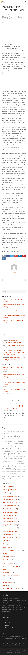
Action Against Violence (10, 490)
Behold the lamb (6, 433)
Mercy (9, 461)
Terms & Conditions (10, 628)
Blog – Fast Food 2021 (10, 531)
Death (23, 441)
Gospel (11, 454)
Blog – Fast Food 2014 (10, 499)
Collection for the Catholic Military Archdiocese (11, 441)
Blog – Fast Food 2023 (11, 566)
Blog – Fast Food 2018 (10, 505)
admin (15, 14)
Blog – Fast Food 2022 (10, 515)
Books (5, 544)
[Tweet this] (12, 256)
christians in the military (7, 438)
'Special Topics (7, 486)
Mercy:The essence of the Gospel (17, 461)
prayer (23, 471)
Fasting (5, 453)
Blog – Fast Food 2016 (10, 502)
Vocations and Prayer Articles (12, 588)
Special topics (7, 572)
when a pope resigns (15, 478)
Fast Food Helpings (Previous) (11, 17)
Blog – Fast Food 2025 (10, 534)
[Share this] (8, 256)
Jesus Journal (7, 560)
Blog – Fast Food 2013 (10, 521)
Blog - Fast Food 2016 (9, 16)
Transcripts (6, 579)
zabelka (21, 478)
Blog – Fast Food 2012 (10, 496)
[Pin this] (24, 256)
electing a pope (4, 443)
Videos (5, 585)
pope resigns (12, 471)
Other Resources (17, 17)
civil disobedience (20, 438)
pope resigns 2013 (18, 471)
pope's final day (21, 469)
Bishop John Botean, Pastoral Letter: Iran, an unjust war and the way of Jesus (13, 352)
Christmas (15, 438)
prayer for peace (5, 474)
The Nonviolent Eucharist (10, 576)
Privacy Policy (8, 623)
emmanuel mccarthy (15, 451)
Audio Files (6, 493)
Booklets (5, 540)
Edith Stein (6, 547)
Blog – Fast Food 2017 (10, 528)
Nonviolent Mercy (21, 466)
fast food (23, 451)
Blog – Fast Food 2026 (10, 537)
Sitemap (7, 625)
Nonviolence (21, 464)
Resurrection (13, 474)
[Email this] (4, 256)
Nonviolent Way (9, 469)
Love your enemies (13, 459)
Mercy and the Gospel (6, 464)
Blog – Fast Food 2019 (10, 509)
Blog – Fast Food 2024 (10, 518)
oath (17, 469)
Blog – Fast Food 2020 (10, 512)
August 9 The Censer (20, 431)
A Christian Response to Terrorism (9, 431)
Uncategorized (6, 19)
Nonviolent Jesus (9, 466)
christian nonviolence (12, 436)
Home (5, 553)
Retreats (5, 569)
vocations (12, 476)
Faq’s (6, 620)
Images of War (7, 556)
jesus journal (16, 456)
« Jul (5, 422)
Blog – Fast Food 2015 (10, 525)
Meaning (5, 461)
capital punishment (14, 433)
